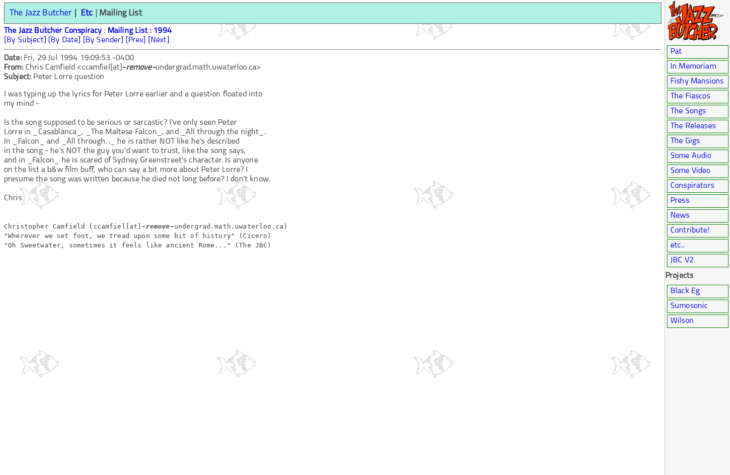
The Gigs (685, 141)
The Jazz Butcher (40, 13)
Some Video (690, 171)
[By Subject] (25, 40)
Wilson (682, 321)
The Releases (693, 126)
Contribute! (690, 231)
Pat (676, 52)
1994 (162, 31)
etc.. (677, 245)
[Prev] (136, 40)
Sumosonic (689, 306)
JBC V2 (682, 260)
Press (679, 201)
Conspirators (692, 186)
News (680, 216)
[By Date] (64, 40)
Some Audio (691, 156)
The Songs (688, 111)
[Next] (158, 40)
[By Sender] (103, 40)
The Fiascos (690, 96)
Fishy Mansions (697, 81)
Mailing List (128, 31)
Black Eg (685, 291)
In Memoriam (693, 67)
